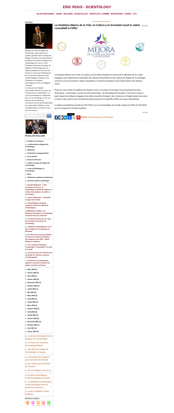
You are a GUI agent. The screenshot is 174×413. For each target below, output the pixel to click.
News (29, 174)
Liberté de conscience (35, 141)
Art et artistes (32, 156)
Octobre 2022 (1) (33, 308)
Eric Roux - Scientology (87, 7)
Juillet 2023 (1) (32, 302)
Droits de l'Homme (34, 160)
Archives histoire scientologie (38, 181)
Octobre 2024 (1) (33, 286)
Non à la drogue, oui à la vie (39, 370)
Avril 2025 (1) (32, 276)
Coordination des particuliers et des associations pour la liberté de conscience (38, 384)
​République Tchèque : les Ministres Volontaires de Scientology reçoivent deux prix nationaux (38, 213)
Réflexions (31, 150)
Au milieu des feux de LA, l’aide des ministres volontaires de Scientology (38, 221)
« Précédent (95, 21)
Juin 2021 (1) (32, 328)
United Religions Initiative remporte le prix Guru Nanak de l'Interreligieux (36, 205)
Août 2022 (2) (32, 312)
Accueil (102, 21)
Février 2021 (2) (33, 331)
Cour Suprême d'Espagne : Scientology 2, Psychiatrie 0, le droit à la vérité (38, 247)
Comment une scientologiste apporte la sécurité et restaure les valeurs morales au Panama (37, 263)
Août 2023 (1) (32, 299)
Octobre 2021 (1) (33, 325)
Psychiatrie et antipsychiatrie (38, 153)
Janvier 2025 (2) (33, 279)
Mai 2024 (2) (31, 292)
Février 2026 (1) (33, 273)
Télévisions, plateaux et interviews (40, 177)
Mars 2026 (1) (32, 269)
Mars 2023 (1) (32, 305)
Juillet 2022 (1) (32, 315)
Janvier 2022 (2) (33, 318)
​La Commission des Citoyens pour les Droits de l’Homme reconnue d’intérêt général (38, 255)
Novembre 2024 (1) (34, 282)
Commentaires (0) (96, 117)
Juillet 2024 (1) (32, 289)
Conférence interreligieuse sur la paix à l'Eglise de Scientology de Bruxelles (38, 229)
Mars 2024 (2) (32, 295)
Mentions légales (32, 398)
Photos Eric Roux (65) (35, 136)
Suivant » (108, 21)
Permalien (109, 117)
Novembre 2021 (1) (34, 322)
